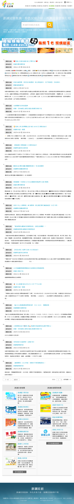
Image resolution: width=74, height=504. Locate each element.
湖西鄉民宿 (11, 32)
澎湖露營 (33, 6)
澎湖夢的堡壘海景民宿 (20, 169)
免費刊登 (46, 2)
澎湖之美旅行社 (18, 271)
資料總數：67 (67, 379)
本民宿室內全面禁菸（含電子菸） (24, 342)
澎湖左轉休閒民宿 (19, 64)
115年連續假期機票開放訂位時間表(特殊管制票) (28, 268)
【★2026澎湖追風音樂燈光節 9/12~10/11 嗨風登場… (31, 305)
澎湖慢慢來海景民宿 (19, 308)
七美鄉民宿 (24, 32)
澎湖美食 (45, 6)
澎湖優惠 (51, 6)
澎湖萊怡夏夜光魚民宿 (20, 148)
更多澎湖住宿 (20, 472)
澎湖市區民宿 (50, 30)
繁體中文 (67, 2)
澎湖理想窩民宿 (18, 345)
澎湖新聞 (57, 6)
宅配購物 (69, 6)
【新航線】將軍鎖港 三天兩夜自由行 (25, 145)
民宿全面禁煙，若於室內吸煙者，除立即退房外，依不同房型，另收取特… (37, 82)
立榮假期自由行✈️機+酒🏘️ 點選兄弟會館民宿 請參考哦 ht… (32, 326)
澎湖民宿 (7, 4)
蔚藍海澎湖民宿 (18, 85)
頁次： (54, 379)
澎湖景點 (63, 6)
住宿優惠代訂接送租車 (20, 106)
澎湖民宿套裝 (20, 30)
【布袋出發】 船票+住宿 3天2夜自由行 (25, 250)
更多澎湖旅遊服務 (54, 443)
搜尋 (50, 25)
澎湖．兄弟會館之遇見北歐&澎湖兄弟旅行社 (27, 108)
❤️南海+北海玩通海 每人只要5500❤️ (25, 61)
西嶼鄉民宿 (17, 32)
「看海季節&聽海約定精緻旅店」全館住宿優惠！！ (29, 226)
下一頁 (7, 380)
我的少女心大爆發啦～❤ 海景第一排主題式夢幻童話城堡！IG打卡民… (36, 205)
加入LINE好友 (67, 498)
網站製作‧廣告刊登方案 (56, 2)
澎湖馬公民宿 (42, 30)
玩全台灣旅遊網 (38, 2)
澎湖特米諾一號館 (19, 129)
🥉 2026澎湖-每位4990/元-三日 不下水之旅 (27, 284)
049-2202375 (58, 498)
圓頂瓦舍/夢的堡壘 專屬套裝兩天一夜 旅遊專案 (28, 166)
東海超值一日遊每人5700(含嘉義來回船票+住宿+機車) (30, 182)
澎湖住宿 (27, 6)
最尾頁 (16, 380)
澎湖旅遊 (39, 6)
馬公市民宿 (57, 30)
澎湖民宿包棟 (28, 30)
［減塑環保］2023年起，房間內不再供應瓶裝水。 (29, 363)
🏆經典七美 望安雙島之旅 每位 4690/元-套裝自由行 (30, 126)
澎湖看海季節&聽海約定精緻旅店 (24, 229)
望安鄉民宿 (64, 30)
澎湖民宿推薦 (12, 30)
